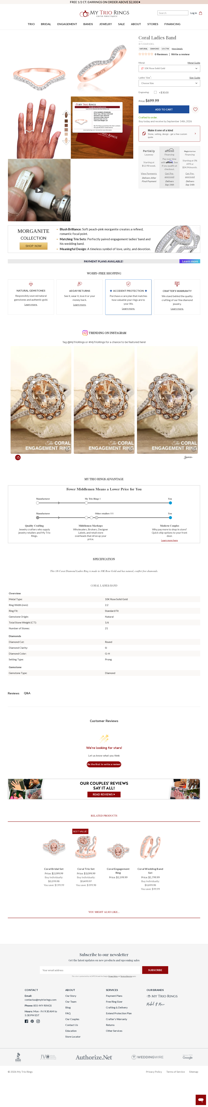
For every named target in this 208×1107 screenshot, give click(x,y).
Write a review (180, 54)
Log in (193, 12)
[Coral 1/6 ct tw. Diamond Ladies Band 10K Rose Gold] (102, 127)
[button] (41, 400)
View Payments (149, 173)
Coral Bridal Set (54, 868)
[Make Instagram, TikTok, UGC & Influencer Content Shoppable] (188, 458)
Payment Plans (114, 995)
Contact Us (71, 1024)
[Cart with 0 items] (201, 13)
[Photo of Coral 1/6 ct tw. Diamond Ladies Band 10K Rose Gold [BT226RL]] (39, 65)
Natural (144, 49)
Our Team (70, 1001)
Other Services (114, 1030)
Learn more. (30, 304)
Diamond (154, 49)
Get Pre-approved (169, 175)
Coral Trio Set (86, 868)
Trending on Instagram (107, 333)
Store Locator (73, 1036)
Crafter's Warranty (116, 1019)
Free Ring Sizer (114, 1001)
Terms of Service (126, 976)
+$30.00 (164, 92)
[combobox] (169, 68)
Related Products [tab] (104, 815)
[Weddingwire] (147, 1056)
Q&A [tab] (27, 693)
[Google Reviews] (188, 1056)
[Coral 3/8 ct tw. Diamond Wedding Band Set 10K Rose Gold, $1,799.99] (150, 846)
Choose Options (53, 859)
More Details (177, 49)
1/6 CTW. (165, 49)
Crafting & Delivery (117, 1007)
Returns (110, 1024)
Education (71, 1030)
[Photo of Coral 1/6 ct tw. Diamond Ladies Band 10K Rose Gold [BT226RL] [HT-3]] (39, 127)
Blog (68, 1007)
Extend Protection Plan (119, 1013)
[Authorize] (94, 1056)
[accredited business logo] (18, 1056)
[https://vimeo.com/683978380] (39, 190)
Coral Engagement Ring (118, 870)
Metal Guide (194, 62)
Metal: (169, 62)
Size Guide (194, 77)
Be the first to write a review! (104, 764)
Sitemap (193, 1071)
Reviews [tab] (13, 693)
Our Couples (72, 1019)
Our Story (70, 995)
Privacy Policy (113, 976)
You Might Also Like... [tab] (104, 912)
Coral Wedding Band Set (150, 870)
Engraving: (144, 92)
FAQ (68, 1013)
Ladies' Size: (169, 77)
